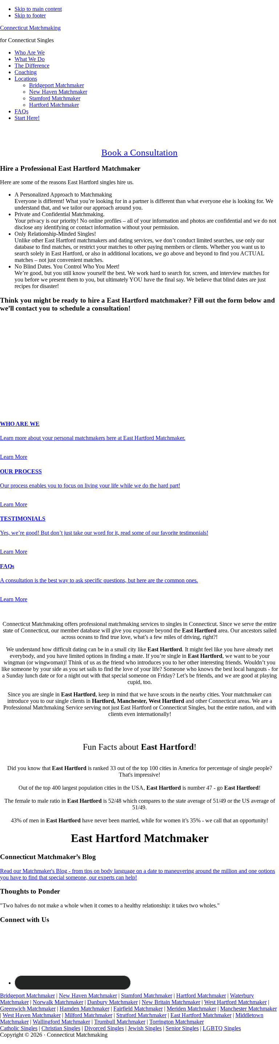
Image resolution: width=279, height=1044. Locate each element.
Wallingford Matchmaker (61, 1022)
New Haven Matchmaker (88, 995)
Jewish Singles (145, 1028)
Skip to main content (38, 9)
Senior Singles (182, 1028)
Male (13, 335)
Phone (9, 372)
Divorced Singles (104, 1028)
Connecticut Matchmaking (30, 28)
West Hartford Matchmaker (235, 1002)
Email (9, 364)
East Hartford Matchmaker (200, 1015)
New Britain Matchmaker (171, 1002)
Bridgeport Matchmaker (27, 995)
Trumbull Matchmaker (119, 1022)
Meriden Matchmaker (191, 1008)
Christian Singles (60, 1028)
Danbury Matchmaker (112, 1002)
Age (7, 342)
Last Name (14, 356)
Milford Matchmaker (88, 1015)
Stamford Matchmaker (146, 995)
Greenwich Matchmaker (28, 1008)
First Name (15, 349)
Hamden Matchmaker (84, 1008)
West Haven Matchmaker (32, 1015)
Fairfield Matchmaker (138, 1008)
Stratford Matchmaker (141, 1015)
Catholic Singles (18, 1028)
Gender (10, 322)
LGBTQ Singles (222, 1028)
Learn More (13, 457)
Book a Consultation (139, 152)
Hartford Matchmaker (201, 995)
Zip (6, 387)
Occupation (13, 379)
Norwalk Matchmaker (58, 1002)
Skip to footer (30, 15)
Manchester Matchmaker (248, 1008)
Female (35, 335)
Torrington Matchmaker (176, 1022)
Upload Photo (16, 394)
